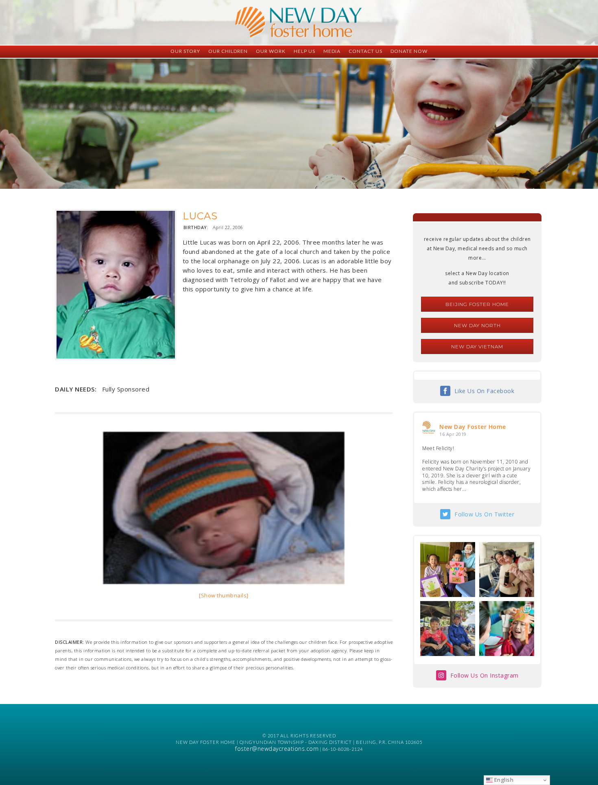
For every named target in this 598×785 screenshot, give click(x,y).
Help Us (304, 51)
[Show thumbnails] (224, 595)
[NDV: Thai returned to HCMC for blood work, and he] (447, 628)
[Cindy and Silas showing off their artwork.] (447, 569)
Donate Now (409, 51)
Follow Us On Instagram (484, 675)
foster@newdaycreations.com (277, 748)
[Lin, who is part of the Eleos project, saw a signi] (506, 569)
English (503, 779)
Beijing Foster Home (477, 304)
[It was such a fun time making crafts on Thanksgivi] (506, 628)
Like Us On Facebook (484, 391)
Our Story (185, 51)
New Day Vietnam (477, 346)
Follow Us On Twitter (484, 514)
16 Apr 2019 (453, 434)
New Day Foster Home (472, 427)
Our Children (228, 51)
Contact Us (365, 51)
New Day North (477, 325)
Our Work (271, 51)
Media (331, 51)
